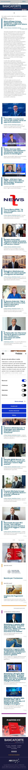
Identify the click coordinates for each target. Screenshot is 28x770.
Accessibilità (14, 748)
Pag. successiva (21, 540)
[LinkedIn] (25, 10)
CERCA (24, 1)
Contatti (18, 747)
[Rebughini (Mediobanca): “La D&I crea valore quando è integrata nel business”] (14, 268)
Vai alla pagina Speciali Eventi (19, 608)
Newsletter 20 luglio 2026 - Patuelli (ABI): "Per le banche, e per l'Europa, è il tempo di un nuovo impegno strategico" (14, 701)
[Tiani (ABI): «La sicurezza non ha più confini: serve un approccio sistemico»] (14, 116)
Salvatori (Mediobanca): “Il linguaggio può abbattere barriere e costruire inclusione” (14, 430)
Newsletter (13, 745)
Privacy (14, 747)
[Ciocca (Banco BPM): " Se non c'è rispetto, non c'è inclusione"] (14, 206)
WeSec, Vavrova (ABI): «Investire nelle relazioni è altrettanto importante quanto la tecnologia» (14, 151)
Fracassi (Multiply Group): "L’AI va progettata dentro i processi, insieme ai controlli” (15, 493)
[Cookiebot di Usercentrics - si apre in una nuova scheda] (16, 354)
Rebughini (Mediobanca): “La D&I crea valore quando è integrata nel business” (15, 272)
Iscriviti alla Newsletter (6, 1)
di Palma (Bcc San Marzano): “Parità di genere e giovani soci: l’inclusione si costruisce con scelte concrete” (15, 336)
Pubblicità (9, 747)
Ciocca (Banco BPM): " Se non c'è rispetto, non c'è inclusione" (13, 211)
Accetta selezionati (14, 410)
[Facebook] (22, 10)
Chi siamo (8, 745)
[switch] (24, 385)
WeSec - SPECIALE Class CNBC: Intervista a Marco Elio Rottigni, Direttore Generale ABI (14, 181)
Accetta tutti (14, 406)
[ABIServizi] (14, 761)
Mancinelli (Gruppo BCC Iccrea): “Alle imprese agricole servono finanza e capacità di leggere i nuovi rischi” (14, 526)
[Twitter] (24, 10)
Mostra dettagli (19, 401)
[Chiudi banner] (25, 353)
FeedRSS (19, 745)
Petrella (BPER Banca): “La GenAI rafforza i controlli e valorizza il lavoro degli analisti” (14, 462)
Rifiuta (14, 415)
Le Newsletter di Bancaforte (12, 612)
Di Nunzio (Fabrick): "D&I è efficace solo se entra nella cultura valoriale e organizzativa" (14, 303)
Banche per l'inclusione (13, 578)
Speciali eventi (8, 565)
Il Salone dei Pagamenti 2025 (13, 596)
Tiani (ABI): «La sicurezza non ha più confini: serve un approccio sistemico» (15, 120)
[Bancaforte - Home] (11, 7)
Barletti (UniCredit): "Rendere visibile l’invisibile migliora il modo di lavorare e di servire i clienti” (15, 242)
